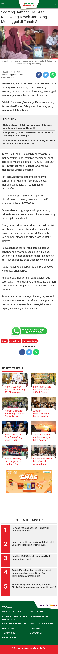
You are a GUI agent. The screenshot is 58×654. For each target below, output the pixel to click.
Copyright (36, 628)
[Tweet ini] (46, 75)
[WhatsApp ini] (53, 75)
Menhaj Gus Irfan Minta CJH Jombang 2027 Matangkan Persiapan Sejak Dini (15, 390)
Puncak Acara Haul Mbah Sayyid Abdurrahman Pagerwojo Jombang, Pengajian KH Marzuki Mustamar (42, 461)
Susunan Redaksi (11, 612)
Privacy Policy (10, 637)
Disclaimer (36, 633)
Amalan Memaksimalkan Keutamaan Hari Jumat (41, 414)
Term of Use (8, 633)
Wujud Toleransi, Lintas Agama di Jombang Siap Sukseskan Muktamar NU (13, 461)
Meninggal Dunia (29, 341)
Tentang (7, 607)
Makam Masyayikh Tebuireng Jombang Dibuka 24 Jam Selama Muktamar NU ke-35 (15, 414)
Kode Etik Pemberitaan (14, 624)
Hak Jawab (8, 628)
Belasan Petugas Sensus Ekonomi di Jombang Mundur (30, 529)
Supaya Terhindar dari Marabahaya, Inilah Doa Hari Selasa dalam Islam (42, 437)
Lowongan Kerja (39, 616)
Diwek (4, 341)
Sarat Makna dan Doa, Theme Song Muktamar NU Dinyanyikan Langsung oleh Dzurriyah (13, 437)
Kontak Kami (36, 612)
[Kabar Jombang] (28, 4)
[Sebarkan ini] (39, 75)
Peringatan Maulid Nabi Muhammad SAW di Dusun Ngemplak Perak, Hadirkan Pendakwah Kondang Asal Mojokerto (42, 390)
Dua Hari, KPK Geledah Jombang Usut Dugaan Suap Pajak (31, 557)
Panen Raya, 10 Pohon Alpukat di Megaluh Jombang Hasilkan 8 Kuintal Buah (33, 543)
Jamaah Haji (14, 341)
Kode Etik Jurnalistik (41, 624)
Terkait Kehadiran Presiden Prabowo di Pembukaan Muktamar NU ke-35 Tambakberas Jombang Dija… (31, 573)
